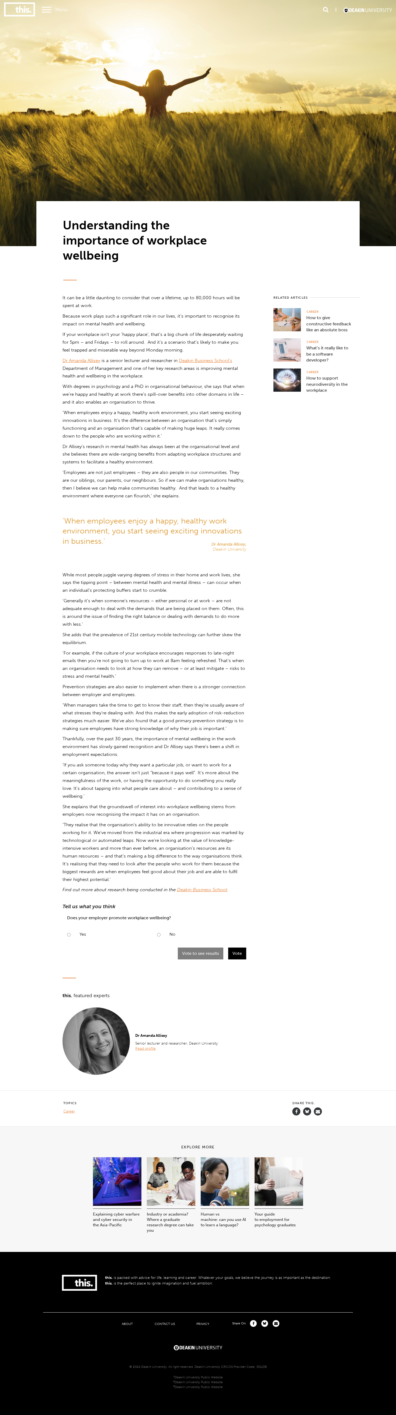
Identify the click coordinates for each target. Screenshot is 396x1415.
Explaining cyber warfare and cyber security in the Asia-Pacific (116, 1219)
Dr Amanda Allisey (81, 360)
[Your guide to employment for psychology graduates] (279, 1204)
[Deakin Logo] (367, 10)
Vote (237, 953)
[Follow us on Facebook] (296, 1111)
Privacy (202, 1324)
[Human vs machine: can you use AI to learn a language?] (225, 1204)
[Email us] (318, 1111)
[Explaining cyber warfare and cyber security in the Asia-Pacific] (117, 1204)
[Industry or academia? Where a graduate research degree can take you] (171, 1204)
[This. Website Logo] (19, 9)
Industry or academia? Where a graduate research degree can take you (170, 1222)
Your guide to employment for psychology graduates (275, 1219)
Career (312, 312)
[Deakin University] (198, 1347)
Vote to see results (200, 953)
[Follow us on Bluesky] (307, 1114)
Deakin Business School (202, 889)
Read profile (145, 1048)
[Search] (325, 9)
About (127, 1324)
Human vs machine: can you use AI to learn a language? (223, 1219)
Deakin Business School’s (205, 360)
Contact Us (165, 1324)
